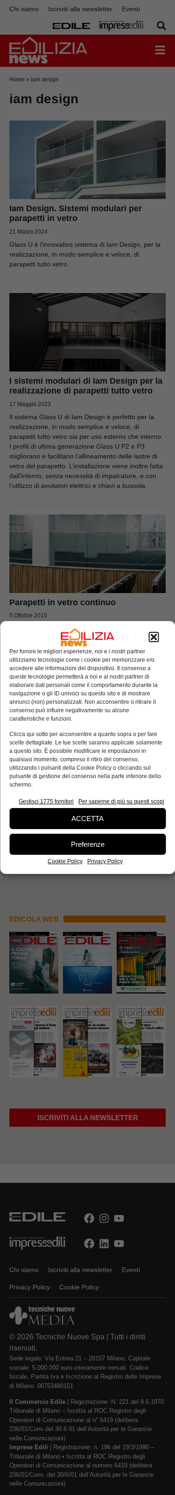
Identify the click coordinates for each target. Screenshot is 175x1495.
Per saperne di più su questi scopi (121, 801)
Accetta (87, 819)
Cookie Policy (65, 861)
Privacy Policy (105, 861)
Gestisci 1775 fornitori (46, 801)
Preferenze (88, 844)
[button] (153, 637)
